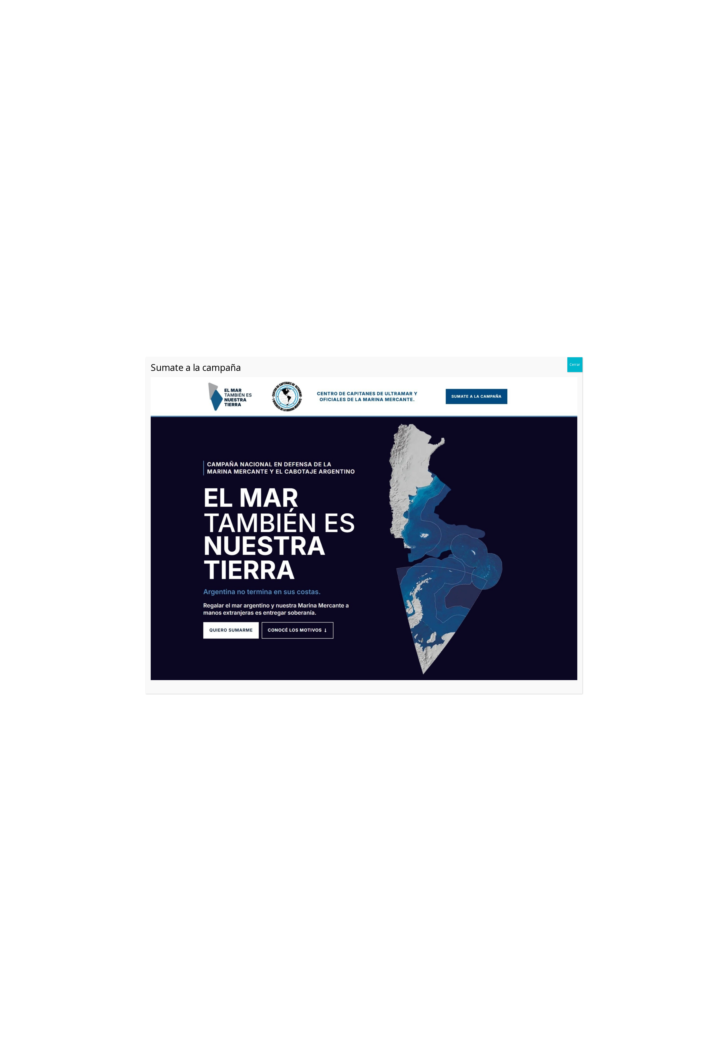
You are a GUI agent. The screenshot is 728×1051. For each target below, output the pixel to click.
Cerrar (575, 364)
